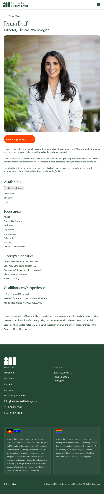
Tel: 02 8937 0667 (13, 406)
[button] (98, 4)
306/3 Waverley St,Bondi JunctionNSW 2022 (63, 376)
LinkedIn (8, 384)
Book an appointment (15, 395)
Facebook (9, 378)
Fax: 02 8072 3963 (13, 412)
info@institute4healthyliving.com (20, 401)
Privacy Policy (10, 483)
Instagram (9, 372)
